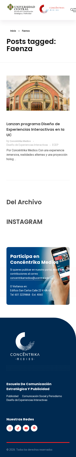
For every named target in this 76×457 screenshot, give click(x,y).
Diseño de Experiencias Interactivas (27, 144)
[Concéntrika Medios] (36, 9)
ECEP (55, 144)
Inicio (13, 31)
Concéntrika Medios (20, 141)
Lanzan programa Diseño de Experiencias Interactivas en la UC (35, 129)
